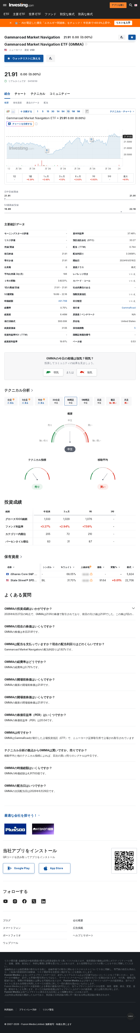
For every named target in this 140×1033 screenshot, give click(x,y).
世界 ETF (35, 14)
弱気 (56, 372)
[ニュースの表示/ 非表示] (87, 111)
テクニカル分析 (17, 390)
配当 (46, 102)
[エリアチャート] (13, 111)
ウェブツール (10, 942)
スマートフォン (12, 927)
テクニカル (38, 93)
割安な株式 (67, 14)
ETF (6, 14)
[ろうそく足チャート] (8, 111)
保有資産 (17, 102)
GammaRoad (129, 307)
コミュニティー (60, 93)
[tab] (11, 401)
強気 (89, 372)
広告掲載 (78, 927)
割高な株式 (85, 14)
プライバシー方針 (28, 1009)
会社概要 (78, 920)
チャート (20, 93)
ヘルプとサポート (83, 935)
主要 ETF (19, 14)
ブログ (7, 920)
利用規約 (8, 1009)
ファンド (50, 14)
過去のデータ (32, 102)
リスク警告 (48, 1009)
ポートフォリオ (12, 935)
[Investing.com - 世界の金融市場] (21, 5)
